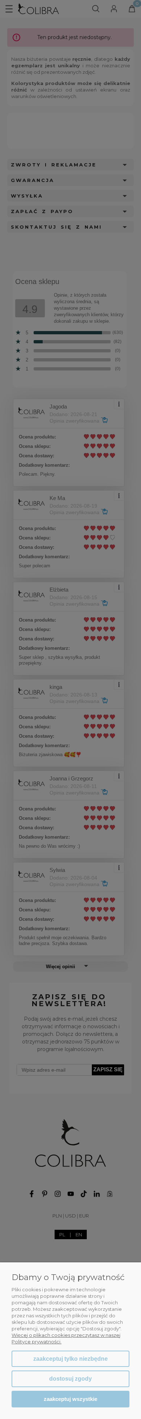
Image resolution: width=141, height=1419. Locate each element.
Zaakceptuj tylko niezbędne (70, 1359)
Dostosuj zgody (70, 1379)
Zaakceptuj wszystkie (70, 1399)
